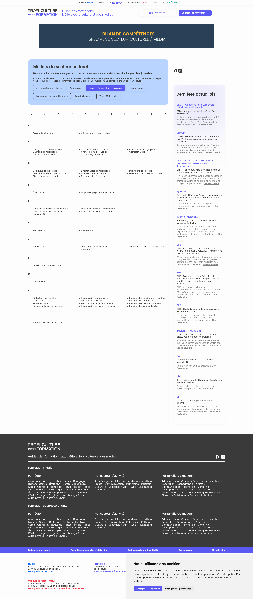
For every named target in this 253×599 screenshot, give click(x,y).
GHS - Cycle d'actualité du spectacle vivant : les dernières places (199, 310)
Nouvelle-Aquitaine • (57, 490)
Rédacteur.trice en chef (45, 298)
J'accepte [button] (140, 588)
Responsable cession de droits (48, 306)
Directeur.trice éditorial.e (93, 176)
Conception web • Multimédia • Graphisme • (188, 490)
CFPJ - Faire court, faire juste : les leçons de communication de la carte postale (198, 171)
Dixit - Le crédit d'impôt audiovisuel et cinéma (195, 402)
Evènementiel (136, 88)
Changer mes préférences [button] (178, 588)
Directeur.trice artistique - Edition (49, 174)
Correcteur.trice (137, 152)
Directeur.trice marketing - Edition (146, 174)
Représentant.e (40, 304)
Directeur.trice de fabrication (95, 171)
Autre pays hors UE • (59, 498)
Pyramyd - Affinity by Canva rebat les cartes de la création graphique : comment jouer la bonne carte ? (199, 197)
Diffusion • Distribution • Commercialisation (187, 495)
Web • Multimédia (108, 96)
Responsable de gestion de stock (97, 304)
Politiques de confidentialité (143, 550)
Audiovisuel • (136, 481)
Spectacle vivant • (119, 487)
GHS (179, 245)
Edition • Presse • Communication (105, 88)
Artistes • (201, 484)
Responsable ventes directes (143, 306)
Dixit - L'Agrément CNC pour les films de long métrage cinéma (199, 381)
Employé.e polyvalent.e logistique (98, 193)
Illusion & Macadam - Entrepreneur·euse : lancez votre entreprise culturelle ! (197, 335)
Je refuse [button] (155, 588)
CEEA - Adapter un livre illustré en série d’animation (196, 112)
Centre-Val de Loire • (75, 484)
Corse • (32, 487)
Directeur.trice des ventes (94, 174)
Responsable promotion (141, 301)
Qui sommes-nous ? (39, 550)
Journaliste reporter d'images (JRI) (147, 247)
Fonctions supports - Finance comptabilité (47, 213)
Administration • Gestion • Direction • (183, 481)
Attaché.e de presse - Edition (95, 133)
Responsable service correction (145, 304)
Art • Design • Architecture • (111, 481)
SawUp (181, 133)
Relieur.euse (39, 301)
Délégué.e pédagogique (45, 171)
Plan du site (218, 550)
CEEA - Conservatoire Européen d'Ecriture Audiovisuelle (195, 106)
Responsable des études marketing (147, 298)
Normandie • (37, 490)
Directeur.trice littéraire (140, 171)
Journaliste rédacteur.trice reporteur (94, 248)
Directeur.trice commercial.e (47, 176)
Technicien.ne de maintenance (48, 322)
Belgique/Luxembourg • (63, 495)
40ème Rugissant (187, 217)
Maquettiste (39, 282)
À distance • (35, 481)
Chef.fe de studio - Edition (94, 152)
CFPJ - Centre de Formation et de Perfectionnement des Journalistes (195, 163)
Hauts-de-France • (62, 487)
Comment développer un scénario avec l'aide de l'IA (197, 361)
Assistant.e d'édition (43, 133)
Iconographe (39, 230)
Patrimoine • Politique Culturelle (52, 96)
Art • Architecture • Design (49, 88)
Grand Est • (44, 487)
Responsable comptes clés (94, 298)
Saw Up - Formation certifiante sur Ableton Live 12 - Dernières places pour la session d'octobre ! (198, 139)
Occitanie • (77, 490)
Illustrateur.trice (88, 230)
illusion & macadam (189, 331)
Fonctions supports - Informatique (98, 209)
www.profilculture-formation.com (112, 571)
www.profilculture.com (40, 571)
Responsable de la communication (98, 306)
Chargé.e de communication (47, 149)
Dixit (179, 356)
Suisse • (82, 495)
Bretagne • (56, 484)
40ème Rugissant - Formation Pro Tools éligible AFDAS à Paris (197, 222)
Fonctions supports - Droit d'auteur (50, 209)
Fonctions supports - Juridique (96, 212)
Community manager (92, 155)
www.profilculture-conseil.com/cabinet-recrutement (57, 588)
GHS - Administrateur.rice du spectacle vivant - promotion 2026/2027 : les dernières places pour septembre (199, 250)
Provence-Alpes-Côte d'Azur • (60, 492)
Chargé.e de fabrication (45, 152)
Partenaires (185, 550)
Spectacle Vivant (83, 96)
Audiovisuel (75, 88)
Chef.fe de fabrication (44, 155)
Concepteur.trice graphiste (142, 149)
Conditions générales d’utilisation (89, 550)
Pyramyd (182, 191)
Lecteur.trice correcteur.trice (47, 266)
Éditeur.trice (39, 193)
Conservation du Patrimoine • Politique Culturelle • (191, 492)
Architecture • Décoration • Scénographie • (192, 482)
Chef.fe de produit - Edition (94, 149)
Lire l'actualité (204, 125)
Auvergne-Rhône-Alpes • (58, 481)
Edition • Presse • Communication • (124, 482)
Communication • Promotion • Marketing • (186, 487)
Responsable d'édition (92, 301)
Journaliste (38, 247)
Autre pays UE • (37, 498)
